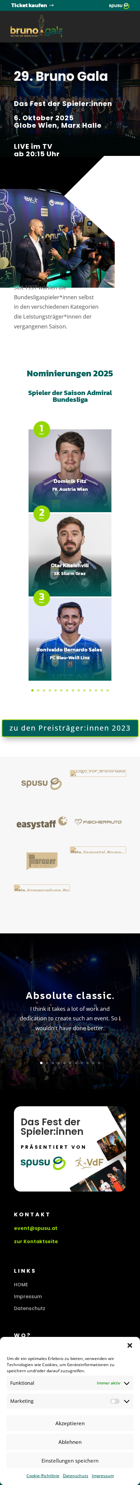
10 (84, 690)
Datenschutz (75, 1476)
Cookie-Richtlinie (43, 1476)
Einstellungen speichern (70, 1460)
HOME (21, 1284)
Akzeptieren (70, 1423)
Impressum (103, 1476)
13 (102, 690)
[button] (129, 1345)
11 (90, 690)
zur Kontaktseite (36, 1241)
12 (96, 690)
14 (107, 690)
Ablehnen (70, 1441)
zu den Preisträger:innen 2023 (70, 728)
